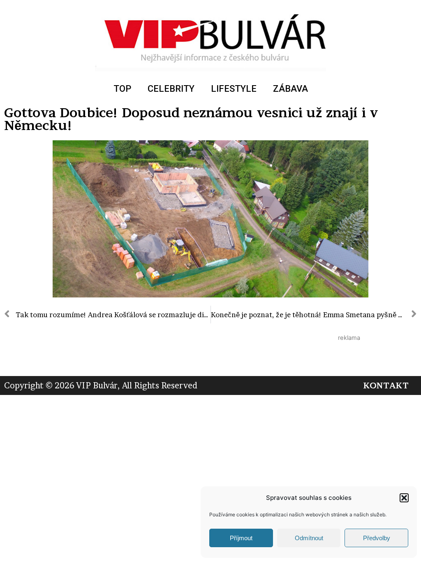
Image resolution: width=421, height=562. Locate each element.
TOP (122, 89)
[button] (404, 498)
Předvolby (376, 537)
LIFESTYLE (234, 89)
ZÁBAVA (290, 89)
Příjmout (241, 537)
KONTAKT (386, 385)
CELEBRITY (171, 89)
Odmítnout (309, 537)
